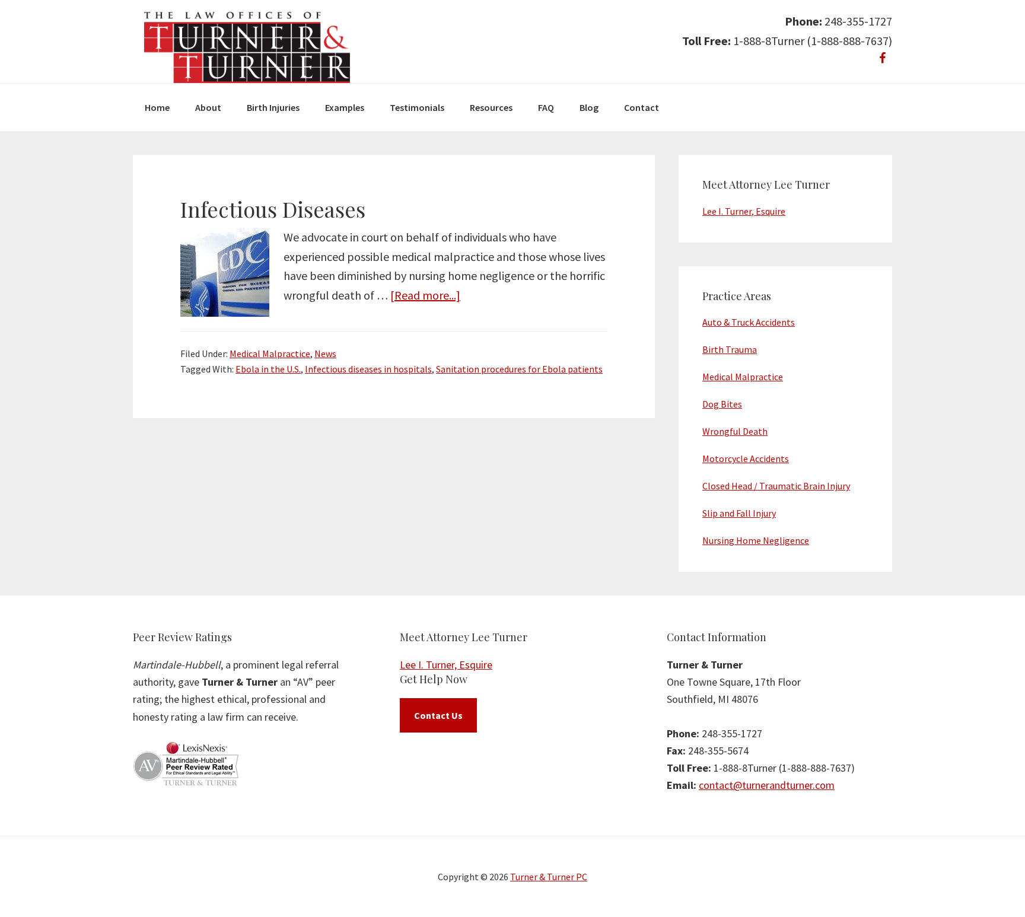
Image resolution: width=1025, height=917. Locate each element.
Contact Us (438, 715)
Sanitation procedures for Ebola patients (519, 369)
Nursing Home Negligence (755, 540)
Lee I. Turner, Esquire (743, 211)
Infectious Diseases (272, 209)
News (325, 353)
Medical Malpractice (270, 353)
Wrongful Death (735, 431)
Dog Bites (722, 404)
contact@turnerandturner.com (767, 785)
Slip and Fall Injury (739, 513)
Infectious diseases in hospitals (368, 369)
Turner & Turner (247, 47)
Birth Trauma (729, 349)
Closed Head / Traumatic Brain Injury (776, 486)
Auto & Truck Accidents (748, 322)
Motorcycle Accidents (745, 458)
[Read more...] (425, 295)
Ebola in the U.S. (268, 369)
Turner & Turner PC (548, 877)
